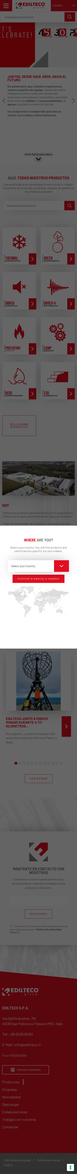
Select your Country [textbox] (23, 566)
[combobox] (38, 566)
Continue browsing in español (38, 578)
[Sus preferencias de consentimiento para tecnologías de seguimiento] (70, 1167)
